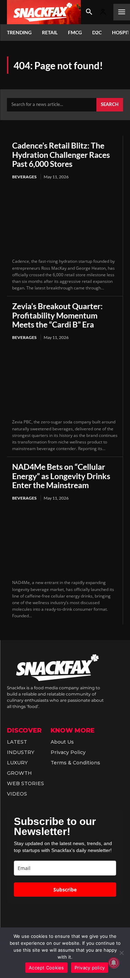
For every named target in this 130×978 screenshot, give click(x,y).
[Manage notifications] (113, 962)
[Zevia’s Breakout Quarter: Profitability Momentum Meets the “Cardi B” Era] (65, 380)
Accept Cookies (46, 967)
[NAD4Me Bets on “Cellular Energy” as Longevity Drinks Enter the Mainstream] (65, 540)
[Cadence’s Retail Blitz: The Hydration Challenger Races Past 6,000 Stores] (65, 219)
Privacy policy (90, 967)
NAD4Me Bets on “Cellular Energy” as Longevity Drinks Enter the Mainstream (61, 476)
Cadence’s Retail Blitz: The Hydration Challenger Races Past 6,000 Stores (61, 155)
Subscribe (65, 889)
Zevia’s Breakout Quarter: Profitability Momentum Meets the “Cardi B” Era (57, 315)
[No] (121, 952)
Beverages (24, 176)
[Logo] (44, 12)
